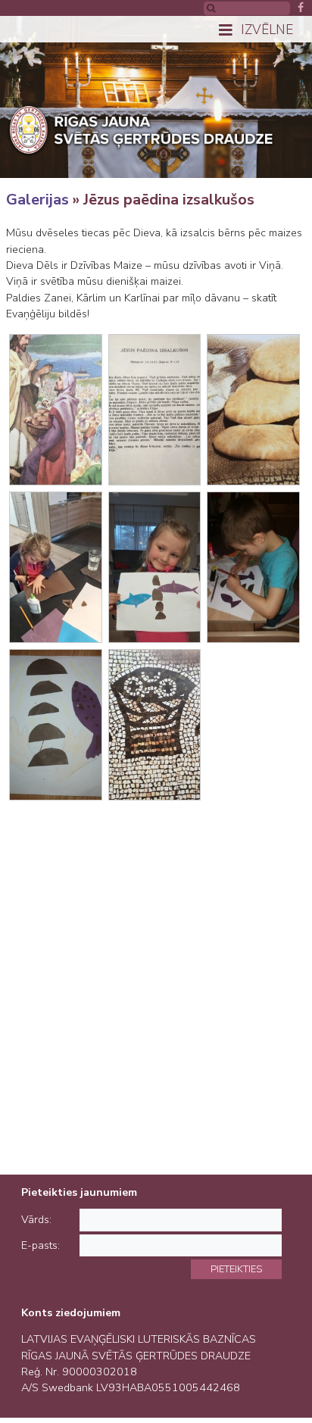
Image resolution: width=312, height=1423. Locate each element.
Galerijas (37, 199)
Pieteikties (236, 1269)
